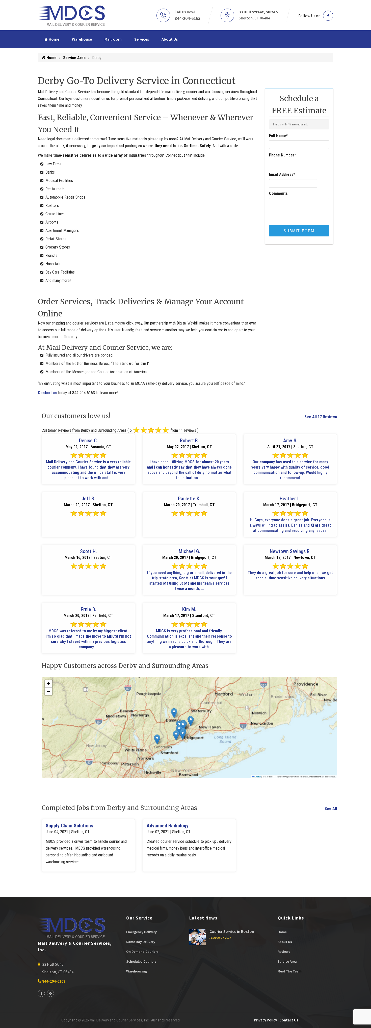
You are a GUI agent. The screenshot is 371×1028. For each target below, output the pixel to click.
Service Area (74, 57)
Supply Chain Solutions (69, 826)
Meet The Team (290, 971)
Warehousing (136, 971)
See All (331, 808)
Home (53, 39)
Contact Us (288, 1020)
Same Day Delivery (140, 941)
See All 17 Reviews (320, 416)
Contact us (47, 392)
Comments (278, 193)
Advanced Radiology (168, 826)
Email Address (282, 174)
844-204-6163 (187, 18)
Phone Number (282, 155)
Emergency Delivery (141, 932)
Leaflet (257, 776)
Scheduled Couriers (141, 961)
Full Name (278, 135)
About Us (170, 39)
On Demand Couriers (142, 951)
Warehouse (82, 39)
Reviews (284, 951)
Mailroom (113, 39)
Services (141, 39)
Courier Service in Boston (231, 931)
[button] (157, 739)
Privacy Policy (265, 1020)
